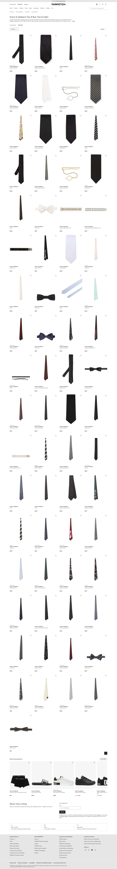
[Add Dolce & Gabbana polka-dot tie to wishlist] (105, 395)
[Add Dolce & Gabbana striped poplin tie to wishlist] (30, 555)
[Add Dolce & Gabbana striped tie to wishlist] (30, 515)
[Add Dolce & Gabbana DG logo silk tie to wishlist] (55, 75)
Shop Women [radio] (13, 25)
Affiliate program (63, 839)
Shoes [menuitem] (26, 8)
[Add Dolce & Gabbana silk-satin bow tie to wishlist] (105, 355)
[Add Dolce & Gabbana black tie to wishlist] (105, 435)
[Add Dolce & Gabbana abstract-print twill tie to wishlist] (80, 315)
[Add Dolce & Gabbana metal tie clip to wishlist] (30, 235)
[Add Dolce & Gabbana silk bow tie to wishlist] (55, 195)
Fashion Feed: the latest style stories (92, 843)
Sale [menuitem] (52, 8)
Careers (36, 843)
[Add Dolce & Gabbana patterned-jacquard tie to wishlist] (80, 435)
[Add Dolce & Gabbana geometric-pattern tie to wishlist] (105, 475)
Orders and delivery (14, 843)
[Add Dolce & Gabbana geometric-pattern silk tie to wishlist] (80, 475)
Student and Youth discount (65, 850)
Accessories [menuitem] (36, 8)
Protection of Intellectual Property (44, 862)
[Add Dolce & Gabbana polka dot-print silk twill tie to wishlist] (55, 555)
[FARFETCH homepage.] (58, 4)
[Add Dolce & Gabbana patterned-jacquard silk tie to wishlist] (55, 35)
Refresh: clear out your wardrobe (91, 839)
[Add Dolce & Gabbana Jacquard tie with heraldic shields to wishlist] (55, 355)
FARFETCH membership (64, 843)
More (73, 21)
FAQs (45, 827)
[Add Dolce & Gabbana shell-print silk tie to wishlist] (30, 115)
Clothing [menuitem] (21, 8)
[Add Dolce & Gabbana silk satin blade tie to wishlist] (80, 395)
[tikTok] (88, 849)
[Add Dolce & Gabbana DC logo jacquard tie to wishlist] (55, 395)
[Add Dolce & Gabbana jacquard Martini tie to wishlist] (105, 515)
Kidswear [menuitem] (26, 4)
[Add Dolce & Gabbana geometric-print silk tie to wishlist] (105, 75)
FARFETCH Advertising (40, 850)
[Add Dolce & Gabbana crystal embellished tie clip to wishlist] (30, 435)
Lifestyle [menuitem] (48, 8)
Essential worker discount (65, 852)
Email (60, 805)
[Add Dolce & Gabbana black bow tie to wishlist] (105, 635)
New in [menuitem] (11, 8)
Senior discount (63, 857)
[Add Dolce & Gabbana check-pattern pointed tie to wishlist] (55, 155)
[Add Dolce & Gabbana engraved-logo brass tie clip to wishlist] (80, 195)
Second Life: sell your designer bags (92, 841)
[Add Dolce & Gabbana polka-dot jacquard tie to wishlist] (80, 595)
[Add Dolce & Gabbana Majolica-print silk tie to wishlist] (105, 35)
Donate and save (63, 855)
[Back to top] (105, 753)
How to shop (14, 827)
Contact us (12, 839)
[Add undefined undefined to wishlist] (28, 762)
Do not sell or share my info (59, 862)
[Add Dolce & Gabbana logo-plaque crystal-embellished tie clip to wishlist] (105, 195)
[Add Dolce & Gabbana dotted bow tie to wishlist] (30, 715)
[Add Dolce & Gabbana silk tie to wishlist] (80, 35)
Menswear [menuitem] (20, 4)
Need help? (80, 827)
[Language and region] (96, 4)
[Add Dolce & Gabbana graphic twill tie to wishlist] (55, 235)
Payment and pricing (14, 848)
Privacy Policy (64, 816)
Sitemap (36, 852)
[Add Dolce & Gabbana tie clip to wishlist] (30, 355)
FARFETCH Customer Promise (17, 855)
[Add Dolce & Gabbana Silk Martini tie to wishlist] (80, 115)
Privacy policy (13, 862)
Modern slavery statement (40, 848)
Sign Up (62, 812)
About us (37, 839)
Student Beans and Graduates (66, 848)
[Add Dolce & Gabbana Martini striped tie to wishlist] (55, 435)
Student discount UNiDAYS (65, 845)
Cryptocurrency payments (16, 850)
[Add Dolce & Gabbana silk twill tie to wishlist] (105, 235)
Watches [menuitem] (42, 8)
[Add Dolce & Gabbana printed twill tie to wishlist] (55, 515)
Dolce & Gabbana (19, 11)
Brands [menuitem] (16, 8)
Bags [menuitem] (30, 8)
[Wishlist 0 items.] (102, 4)
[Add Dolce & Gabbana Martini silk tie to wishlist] (80, 355)
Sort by (102, 29)
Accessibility (32, 862)
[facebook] (92, 849)
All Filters (13, 29)
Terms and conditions (22, 862)
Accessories (27, 11)
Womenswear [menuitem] (13, 4)
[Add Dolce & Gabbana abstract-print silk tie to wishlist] (80, 555)
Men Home (12, 11)
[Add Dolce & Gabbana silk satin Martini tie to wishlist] (30, 35)
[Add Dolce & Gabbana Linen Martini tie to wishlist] (80, 235)
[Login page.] (99, 4)
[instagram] (85, 849)
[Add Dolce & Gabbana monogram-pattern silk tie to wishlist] (105, 315)
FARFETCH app (38, 845)
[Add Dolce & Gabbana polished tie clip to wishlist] (80, 75)
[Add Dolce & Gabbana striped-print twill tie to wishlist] (30, 595)
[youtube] (95, 849)
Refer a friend (62, 841)
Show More (103, 759)
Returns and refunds (14, 845)
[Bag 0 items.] (105, 4)
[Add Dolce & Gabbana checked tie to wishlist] (30, 635)
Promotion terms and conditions (17, 852)
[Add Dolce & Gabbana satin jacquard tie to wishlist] (30, 315)
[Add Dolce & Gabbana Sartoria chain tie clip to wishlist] (80, 155)
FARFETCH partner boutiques (41, 841)
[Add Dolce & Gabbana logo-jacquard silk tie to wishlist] (30, 75)
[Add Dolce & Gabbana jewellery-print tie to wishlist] (55, 635)
